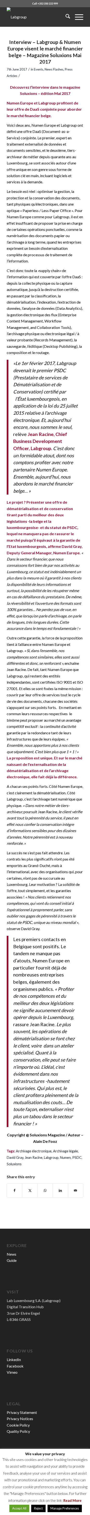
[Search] (65, 17)
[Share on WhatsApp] (45, 1190)
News (11, 1254)
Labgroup (51, 1157)
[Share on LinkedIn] (60, 1190)
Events (38, 69)
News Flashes (54, 69)
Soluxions (14, 1164)
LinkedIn (14, 1359)
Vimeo (12, 1372)
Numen (65, 1157)
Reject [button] (38, 1508)
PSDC (77, 1157)
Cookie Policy (18, 1425)
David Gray (15, 1157)
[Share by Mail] (75, 1190)
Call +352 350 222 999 (45, 3)
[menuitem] (65, 17)
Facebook (15, 1366)
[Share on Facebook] (14, 1190)
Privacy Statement (22, 1412)
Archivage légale (65, 1151)
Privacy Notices (20, 1418)
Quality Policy (18, 1431)
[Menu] (76, 17)
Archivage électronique (34, 1151)
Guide (12, 1260)
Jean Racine (33, 1157)
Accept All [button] (19, 1508)
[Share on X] (29, 1190)
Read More (72, 1500)
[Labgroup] (37, 17)
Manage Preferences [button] (64, 1508)
